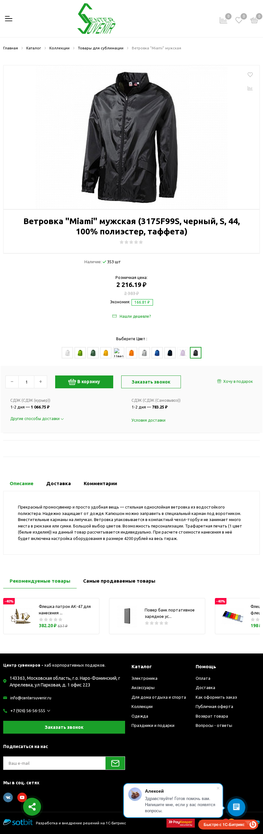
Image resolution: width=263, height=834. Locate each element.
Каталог (142, 666)
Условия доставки (148, 420)
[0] (254, 21)
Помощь (206, 666)
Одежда (140, 716)
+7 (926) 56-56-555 (27, 710)
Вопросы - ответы (214, 725)
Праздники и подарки (153, 725)
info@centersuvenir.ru (30, 697)
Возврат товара (212, 716)
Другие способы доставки (35, 419)
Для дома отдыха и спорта (159, 697)
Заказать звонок (64, 727)
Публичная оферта (214, 706)
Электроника (144, 678)
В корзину (88, 381)
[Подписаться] (115, 763)
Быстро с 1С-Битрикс (224, 824)
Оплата (203, 678)
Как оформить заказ (216, 697)
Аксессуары (143, 687)
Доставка (205, 687)
